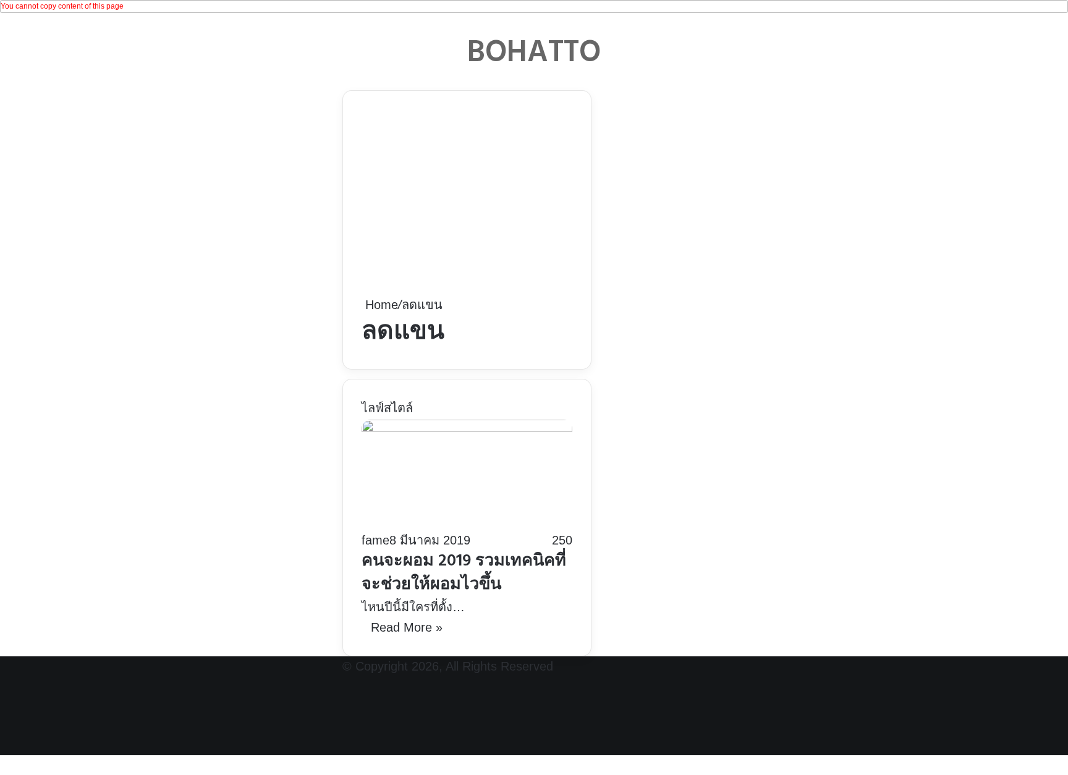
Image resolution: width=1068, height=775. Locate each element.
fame (375, 540)
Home (380, 304)
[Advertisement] (467, 202)
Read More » (407, 627)
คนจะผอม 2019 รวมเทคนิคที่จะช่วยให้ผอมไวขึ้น (464, 573)
